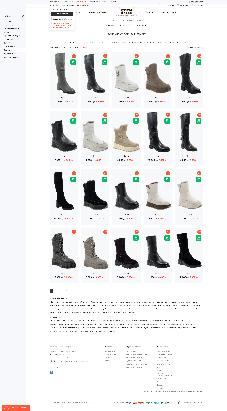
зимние (52, 321)
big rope (99, 302)
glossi (119, 309)
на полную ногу (73, 328)
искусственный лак (189, 328)
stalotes (195, 302)
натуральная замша (72, 324)
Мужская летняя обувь (134, 361)
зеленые (81, 321)
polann (52, 313)
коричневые (91, 328)
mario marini (119, 302)
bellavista (160, 305)
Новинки (7, 22)
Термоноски (124, 25)
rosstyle (57, 302)
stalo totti (96, 305)
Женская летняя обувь (134, 351)
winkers (97, 309)
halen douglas (76, 313)
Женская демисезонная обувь (136, 354)
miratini (173, 302)
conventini (72, 305)
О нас (65, 2)
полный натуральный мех (149, 324)
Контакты (113, 2)
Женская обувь (126, 21)
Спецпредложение (140, 25)
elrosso (189, 305)
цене (63, 48)
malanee (80, 309)
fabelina (122, 305)
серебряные (114, 328)
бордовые (119, 321)
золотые (127, 321)
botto (87, 302)
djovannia (197, 305)
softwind (115, 305)
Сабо (7, 43)
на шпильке (64, 331)
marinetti (168, 305)
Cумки (149, 12)
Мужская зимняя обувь (134, 367)
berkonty (69, 302)
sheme (125, 309)
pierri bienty (66, 313)
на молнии (53, 328)
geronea (67, 309)
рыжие (111, 321)
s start (182, 309)
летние (59, 321)
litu (102, 305)
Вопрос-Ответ (81, 2)
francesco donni (134, 309)
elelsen (58, 313)
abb (91, 309)
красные (66, 321)
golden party (112, 313)
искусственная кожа (57, 324)
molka (76, 302)
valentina (158, 309)
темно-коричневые (156, 321)
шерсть (162, 324)
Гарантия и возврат (164, 351)
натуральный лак (101, 324)
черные (106, 328)
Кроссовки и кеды (12, 36)
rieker (51, 302)
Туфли (7, 32)
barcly (136, 305)
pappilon (104, 309)
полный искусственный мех (105, 331)
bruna (164, 309)
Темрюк (57, 5)
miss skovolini (123, 313)
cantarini (104, 313)
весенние (175, 321)
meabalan (136, 302)
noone (87, 309)
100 (85, 48)
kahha (176, 309)
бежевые (135, 321)
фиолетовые (103, 321)
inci (63, 302)
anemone (128, 302)
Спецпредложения (11, 29)
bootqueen (188, 309)
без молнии (63, 328)
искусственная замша (157, 328)
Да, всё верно (62, 14)
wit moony (152, 302)
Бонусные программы (164, 354)
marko (131, 313)
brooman (183, 305)
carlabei (129, 305)
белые (83, 328)
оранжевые (144, 321)
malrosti (197, 309)
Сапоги (8, 50)
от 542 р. (83, 5)
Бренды (104, 2)
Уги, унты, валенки (12, 57)
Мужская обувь (98, 12)
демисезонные (191, 324)
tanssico (107, 305)
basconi (144, 302)
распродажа (135, 324)
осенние (167, 321)
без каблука (124, 324)
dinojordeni (59, 309)
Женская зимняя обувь (134, 358)
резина (83, 324)
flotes (93, 302)
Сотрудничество (94, 2)
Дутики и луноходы (12, 54)
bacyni (106, 302)
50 (83, 48)
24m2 (112, 302)
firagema (96, 313)
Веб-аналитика (198, 403)
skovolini (150, 309)
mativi (52, 309)
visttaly (175, 305)
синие (87, 321)
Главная (115, 21)
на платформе (114, 324)
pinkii (58, 305)
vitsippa (188, 302)
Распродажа (9, 25)
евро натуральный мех (87, 331)
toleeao (88, 305)
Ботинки (8, 39)
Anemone (110, 25)
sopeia (141, 305)
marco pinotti (87, 313)
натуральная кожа (127, 328)
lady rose (65, 305)
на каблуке (73, 331)
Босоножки (9, 46)
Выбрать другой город (62, 19)
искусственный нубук (174, 328)
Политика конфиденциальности (164, 374)
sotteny (52, 305)
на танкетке (54, 331)
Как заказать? (162, 358)
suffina (82, 302)
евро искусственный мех (175, 324)
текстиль (184, 321)
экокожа (91, 324)
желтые (73, 321)
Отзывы (71, 2)
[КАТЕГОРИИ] (23, 16)
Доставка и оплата (163, 364)
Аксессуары (169, 12)
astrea (167, 302)
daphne (147, 305)
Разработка (187, 403)
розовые (94, 321)
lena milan (81, 305)
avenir (143, 309)
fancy (154, 305)
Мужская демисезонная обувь (136, 364)
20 (80, 48)
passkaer (160, 302)
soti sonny (181, 302)
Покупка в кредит (163, 361)
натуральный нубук (141, 328)
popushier (112, 309)
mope (170, 309)
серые (99, 328)
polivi (73, 309)
